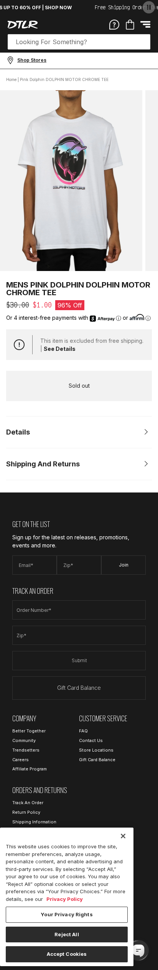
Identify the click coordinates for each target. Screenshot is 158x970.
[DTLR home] (23, 24)
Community (24, 740)
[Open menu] (145, 24)
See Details (60, 348)
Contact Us (91, 740)
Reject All (66, 934)
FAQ (83, 731)
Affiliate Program (29, 769)
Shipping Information (34, 822)
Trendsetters (26, 750)
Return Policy (26, 812)
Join (123, 565)
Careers (20, 759)
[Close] (123, 836)
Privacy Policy (64, 899)
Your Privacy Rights (66, 914)
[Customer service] (114, 24)
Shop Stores (31, 60)
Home (11, 79)
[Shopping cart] (130, 25)
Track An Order (27, 802)
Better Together (29, 731)
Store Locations (96, 750)
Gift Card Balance (79, 687)
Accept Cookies (67, 954)
